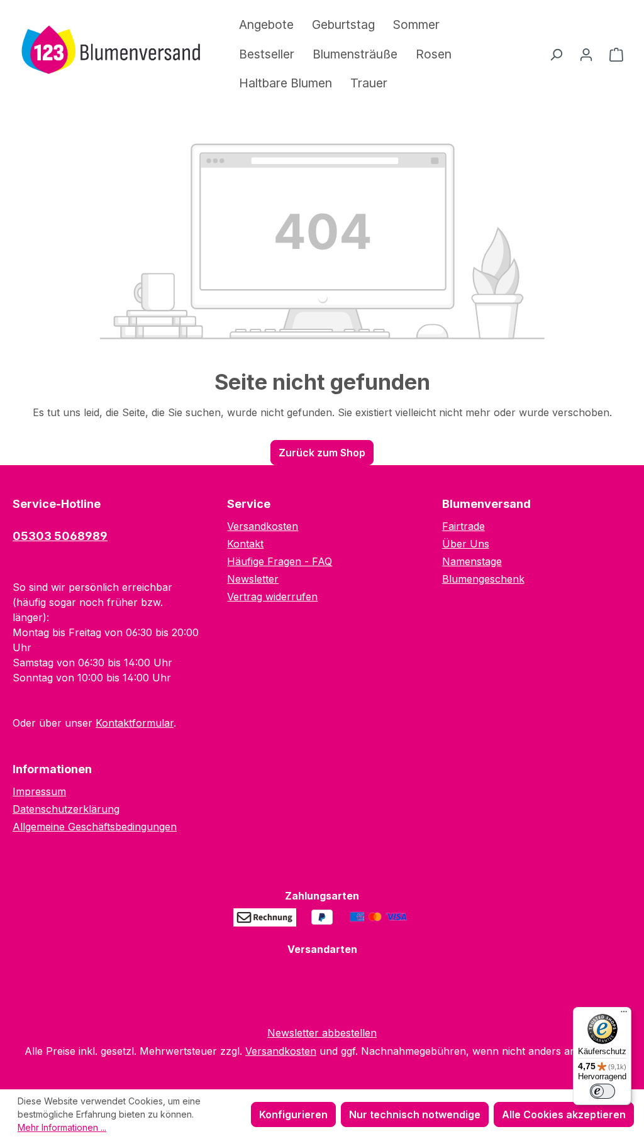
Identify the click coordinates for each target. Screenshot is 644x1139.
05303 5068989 (60, 535)
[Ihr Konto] (586, 54)
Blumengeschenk (483, 579)
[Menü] (623, 1014)
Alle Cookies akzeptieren (564, 1114)
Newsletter (253, 579)
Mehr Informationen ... (62, 1127)
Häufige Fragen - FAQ (279, 561)
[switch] (602, 1091)
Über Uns (465, 543)
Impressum (39, 791)
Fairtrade (463, 526)
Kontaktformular (135, 723)
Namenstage (472, 561)
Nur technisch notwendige (414, 1114)
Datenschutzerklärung (66, 809)
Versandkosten (262, 526)
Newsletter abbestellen (322, 1032)
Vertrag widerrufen (272, 596)
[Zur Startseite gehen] (107, 51)
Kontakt (245, 543)
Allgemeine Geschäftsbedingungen (95, 826)
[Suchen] (556, 54)
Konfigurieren (293, 1114)
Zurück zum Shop (322, 452)
